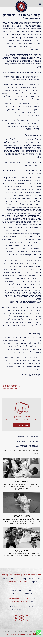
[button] (40, 3)
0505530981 (11, 581)
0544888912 (24, 581)
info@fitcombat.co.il (19, 601)
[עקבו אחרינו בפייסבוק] (27, 618)
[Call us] (15, 618)
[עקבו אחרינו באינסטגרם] (21, 618)
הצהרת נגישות (11, 634)
